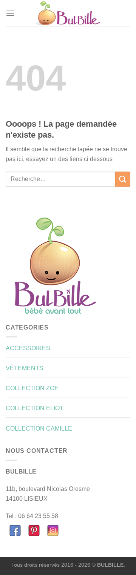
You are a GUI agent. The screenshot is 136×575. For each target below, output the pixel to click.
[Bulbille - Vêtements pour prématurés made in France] (68, 13)
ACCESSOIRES (28, 348)
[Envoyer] (122, 179)
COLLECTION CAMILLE (39, 428)
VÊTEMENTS (24, 368)
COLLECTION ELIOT (34, 408)
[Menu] (10, 13)
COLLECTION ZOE (32, 388)
